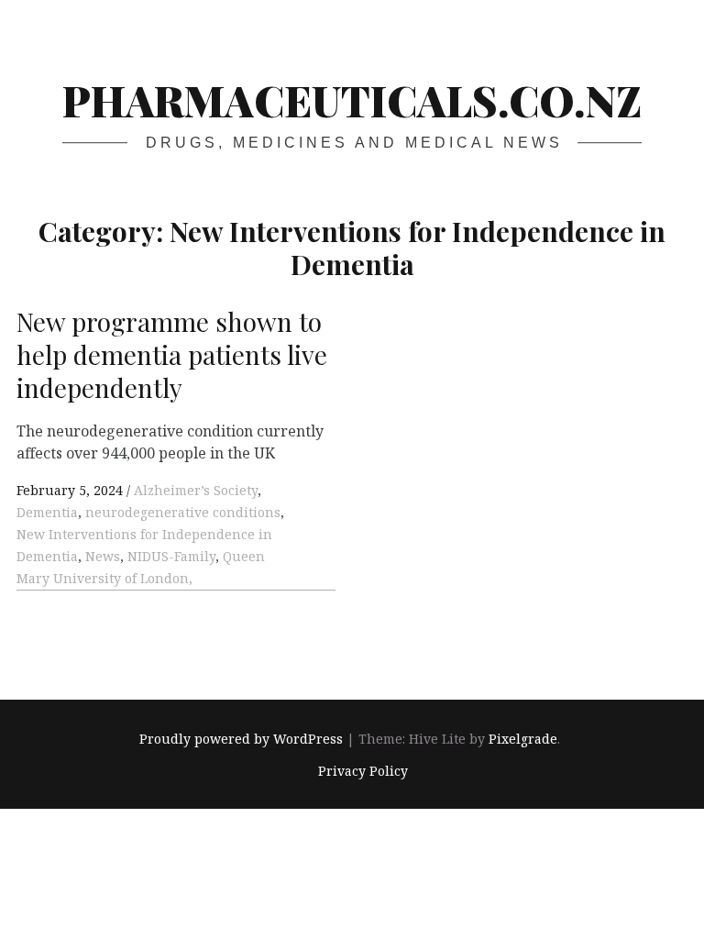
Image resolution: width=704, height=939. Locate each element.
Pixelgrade (523, 739)
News (102, 556)
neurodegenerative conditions (182, 512)
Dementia (47, 512)
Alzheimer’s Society (196, 490)
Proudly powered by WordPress (241, 739)
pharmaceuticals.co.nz (352, 100)
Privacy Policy (363, 770)
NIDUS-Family (171, 556)
